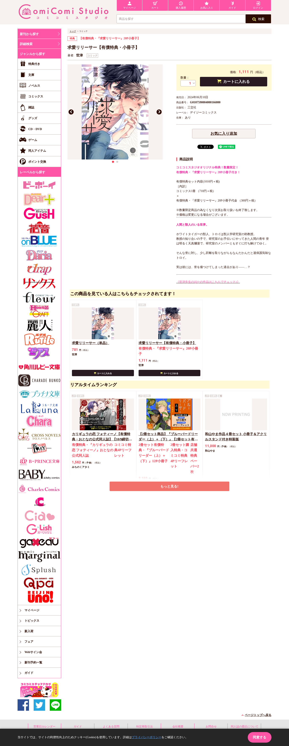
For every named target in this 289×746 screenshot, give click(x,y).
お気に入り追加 (224, 133)
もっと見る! (169, 486)
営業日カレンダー (44, 726)
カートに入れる (236, 81)
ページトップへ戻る (258, 715)
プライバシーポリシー (146, 737)
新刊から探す (29, 34)
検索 (261, 19)
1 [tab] (113, 162)
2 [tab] (117, 162)
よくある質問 (111, 726)
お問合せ (211, 726)
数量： (184, 77)
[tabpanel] (115, 111)
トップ (73, 31)
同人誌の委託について (244, 726)
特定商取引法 (144, 726)
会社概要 (177, 726)
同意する (259, 737)
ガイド (78, 726)
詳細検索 (26, 44)
